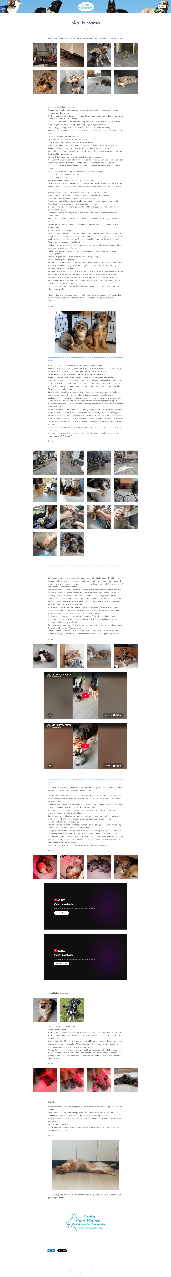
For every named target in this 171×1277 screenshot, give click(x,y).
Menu (162, 6)
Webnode (93, 1273)
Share (52, 1250)
